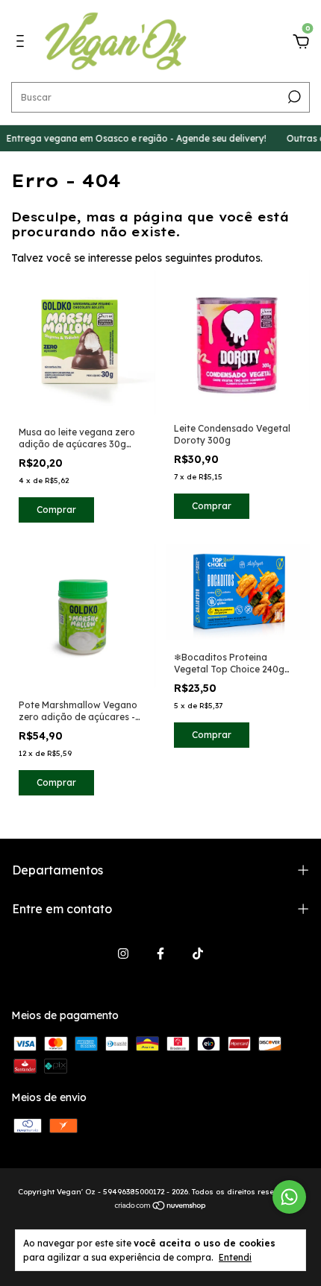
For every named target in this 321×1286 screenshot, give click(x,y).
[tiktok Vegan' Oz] (198, 953)
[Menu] (22, 43)
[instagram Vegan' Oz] (123, 953)
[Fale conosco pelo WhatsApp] (289, 1197)
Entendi (235, 1257)
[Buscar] (293, 97)
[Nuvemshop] (161, 1207)
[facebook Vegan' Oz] (160, 953)
